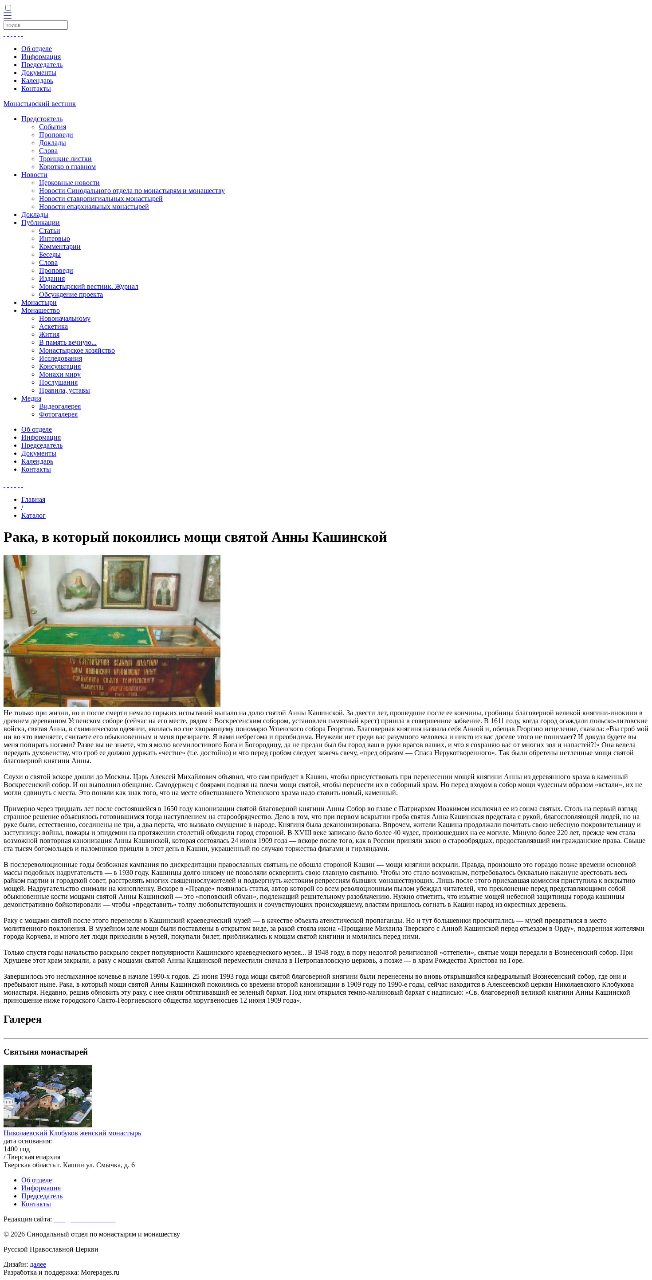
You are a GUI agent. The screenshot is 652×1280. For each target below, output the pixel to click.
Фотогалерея (58, 414)
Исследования (60, 358)
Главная (33, 499)
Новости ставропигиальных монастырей (101, 198)
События (52, 126)
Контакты (36, 88)
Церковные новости (69, 182)
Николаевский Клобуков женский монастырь (72, 1133)
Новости (34, 174)
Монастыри (39, 302)
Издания (52, 278)
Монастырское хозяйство (77, 350)
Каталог (33, 515)
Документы (38, 72)
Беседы (50, 254)
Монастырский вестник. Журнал (88, 286)
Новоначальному (64, 318)
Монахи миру (60, 374)
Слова (48, 150)
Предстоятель (42, 118)
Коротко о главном (67, 166)
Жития (49, 334)
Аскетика (53, 326)
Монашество (40, 310)
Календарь (37, 80)
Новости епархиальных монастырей (94, 206)
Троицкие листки (65, 158)
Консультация (60, 366)
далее (38, 1264)
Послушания (58, 382)
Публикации (40, 222)
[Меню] (8, 16)
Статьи (49, 230)
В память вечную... (68, 342)
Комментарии (60, 246)
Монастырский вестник (40, 103)
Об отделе (36, 48)
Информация (41, 56)
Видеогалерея (60, 406)
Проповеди (56, 134)
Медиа (31, 398)
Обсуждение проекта (71, 294)
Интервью (54, 238)
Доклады (52, 142)
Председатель (42, 64)
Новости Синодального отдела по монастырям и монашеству (132, 190)
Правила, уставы (64, 390)
